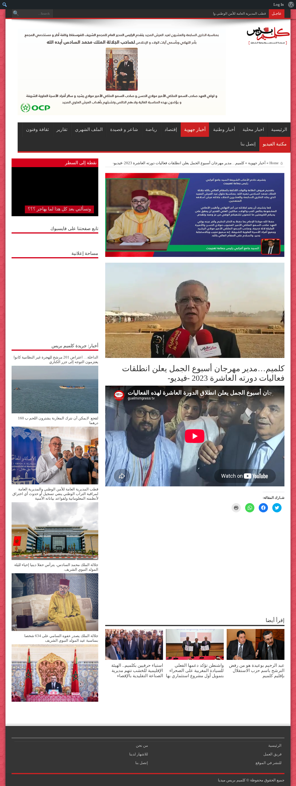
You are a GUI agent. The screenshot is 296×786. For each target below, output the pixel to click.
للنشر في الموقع (269, 763)
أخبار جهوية (195, 129)
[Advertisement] (55, 297)
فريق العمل (272, 754)
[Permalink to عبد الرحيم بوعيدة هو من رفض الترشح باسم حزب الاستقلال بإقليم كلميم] (255, 658)
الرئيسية (279, 129)
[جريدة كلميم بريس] (267, 41)
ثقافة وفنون (37, 129)
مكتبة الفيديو (275, 143)
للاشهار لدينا (138, 754)
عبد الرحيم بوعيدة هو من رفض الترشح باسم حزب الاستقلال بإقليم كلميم (256, 670)
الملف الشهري (89, 129)
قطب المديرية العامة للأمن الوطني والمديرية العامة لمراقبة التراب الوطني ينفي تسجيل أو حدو (199, 14)
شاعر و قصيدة (124, 129)
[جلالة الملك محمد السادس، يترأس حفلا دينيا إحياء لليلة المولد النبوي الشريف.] (55, 630)
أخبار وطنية (224, 129)
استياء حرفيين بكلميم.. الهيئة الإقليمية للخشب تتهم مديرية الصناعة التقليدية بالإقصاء (137, 670)
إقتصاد (170, 129)
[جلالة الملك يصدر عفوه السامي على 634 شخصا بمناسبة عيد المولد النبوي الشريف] (55, 700)
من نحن (142, 745)
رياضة (151, 129)
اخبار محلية (253, 129)
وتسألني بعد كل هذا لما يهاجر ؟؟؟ (59, 208)
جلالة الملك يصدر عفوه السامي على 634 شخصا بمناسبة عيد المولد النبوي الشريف (61, 638)
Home (274, 163)
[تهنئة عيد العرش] (194, 255)
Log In (278, 4)
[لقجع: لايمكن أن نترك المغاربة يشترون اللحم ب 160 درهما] (55, 483)
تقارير (61, 129)
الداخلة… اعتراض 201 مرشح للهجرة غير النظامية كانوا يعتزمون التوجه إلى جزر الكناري (56, 359)
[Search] (16, 13)
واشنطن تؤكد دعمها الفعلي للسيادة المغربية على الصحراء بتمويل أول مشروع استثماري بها (195, 670)
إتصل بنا (248, 143)
